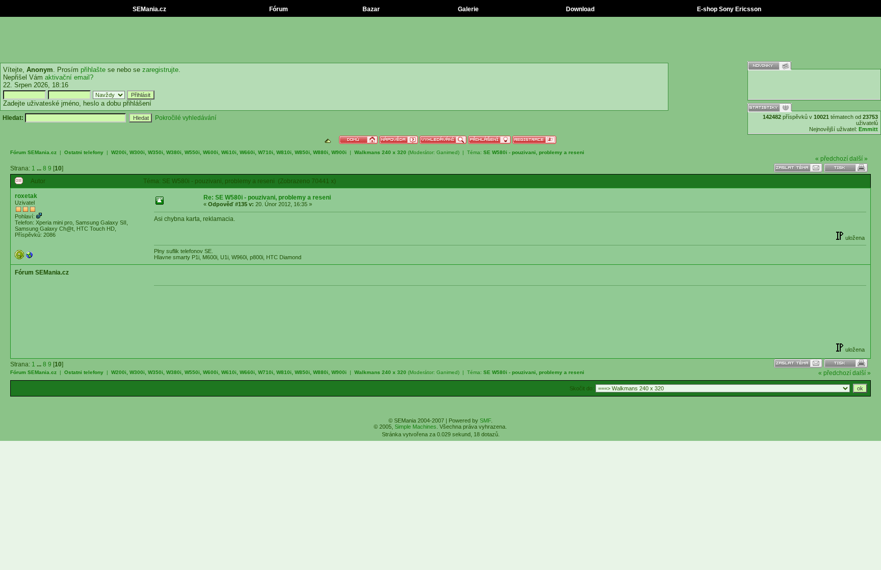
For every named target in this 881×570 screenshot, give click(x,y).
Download (579, 9)
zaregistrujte (160, 69)
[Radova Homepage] (29, 257)
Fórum (278, 9)
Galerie (467, 9)
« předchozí (831, 158)
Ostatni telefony (83, 152)
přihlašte (93, 69)
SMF (485, 420)
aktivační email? (69, 77)
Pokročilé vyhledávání (185, 117)
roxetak (26, 196)
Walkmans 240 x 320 (380, 152)
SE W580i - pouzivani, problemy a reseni (533, 152)
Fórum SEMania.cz (33, 152)
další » (858, 158)
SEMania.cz (148, 9)
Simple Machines (415, 427)
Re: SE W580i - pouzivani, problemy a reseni (267, 197)
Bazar (370, 9)
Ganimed (447, 152)
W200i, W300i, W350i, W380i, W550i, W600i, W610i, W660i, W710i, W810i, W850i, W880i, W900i (229, 152)
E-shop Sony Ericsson (728, 9)
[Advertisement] (440, 40)
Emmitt (868, 129)
